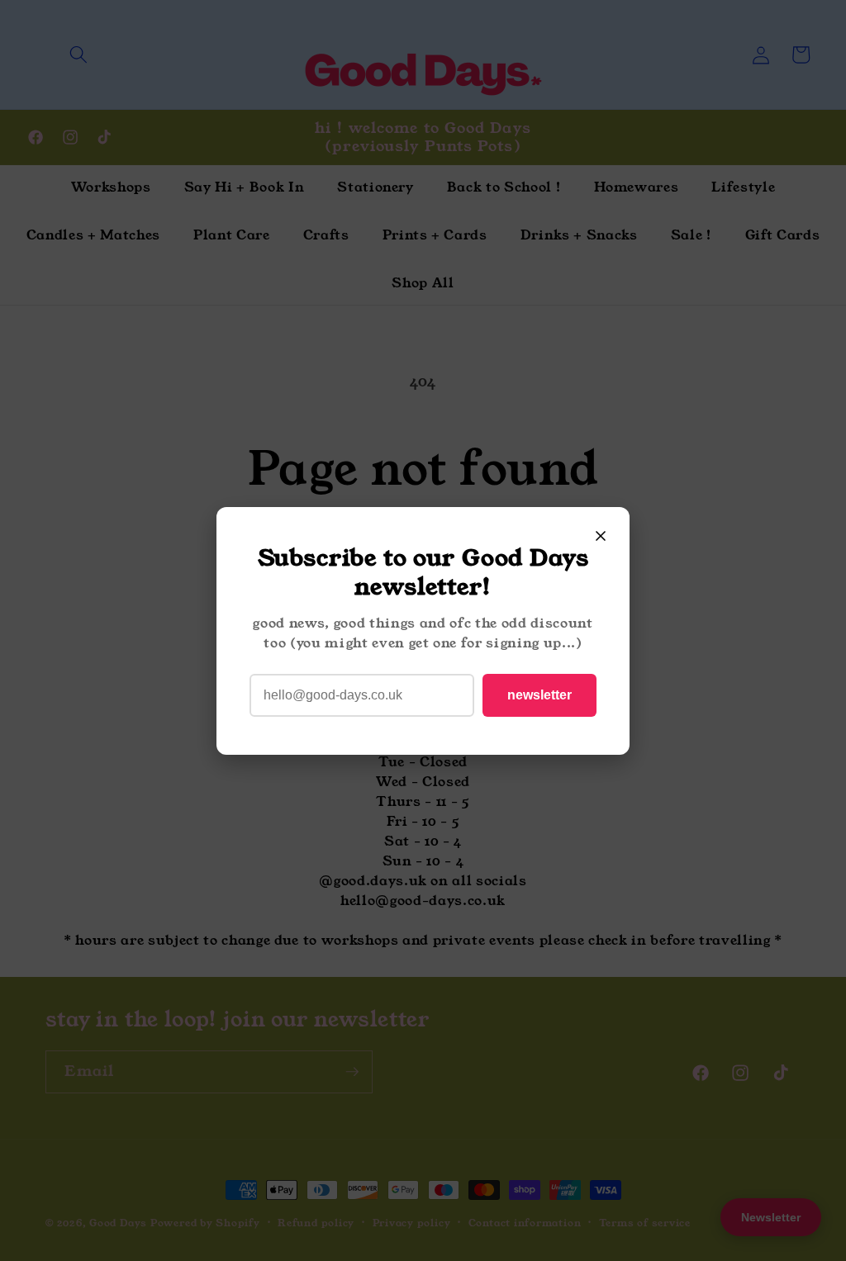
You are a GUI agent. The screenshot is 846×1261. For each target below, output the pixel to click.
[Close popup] (600, 535)
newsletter (539, 695)
